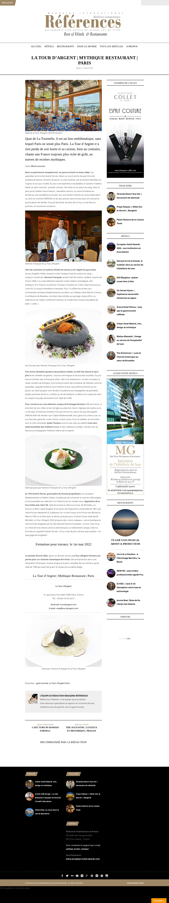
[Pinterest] (102, 876)
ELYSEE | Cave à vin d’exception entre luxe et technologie (129, 587)
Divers (78, 68)
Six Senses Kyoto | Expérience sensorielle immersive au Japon (127, 294)
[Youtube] (77, 876)
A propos (132, 46)
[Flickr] (72, 876)
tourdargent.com (68, 604)
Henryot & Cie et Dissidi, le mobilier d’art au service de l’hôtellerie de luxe (130, 265)
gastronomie (42, 683)
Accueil (36, 46)
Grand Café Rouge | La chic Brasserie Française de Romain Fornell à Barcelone (48, 798)
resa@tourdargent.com (67, 608)
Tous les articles (111, 46)
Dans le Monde (87, 46)
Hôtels (49, 46)
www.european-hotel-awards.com (83, 859)
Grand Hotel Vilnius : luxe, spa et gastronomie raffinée (129, 311)
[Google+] (87, 876)
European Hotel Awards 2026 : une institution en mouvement (129, 248)
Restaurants (65, 46)
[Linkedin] (97, 876)
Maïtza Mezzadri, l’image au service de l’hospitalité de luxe (129, 340)
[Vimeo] (82, 876)
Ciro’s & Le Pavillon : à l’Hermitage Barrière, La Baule (128, 558)
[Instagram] (107, 876)
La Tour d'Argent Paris (59, 683)
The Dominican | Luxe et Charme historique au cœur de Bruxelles (129, 357)
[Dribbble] (92, 876)
